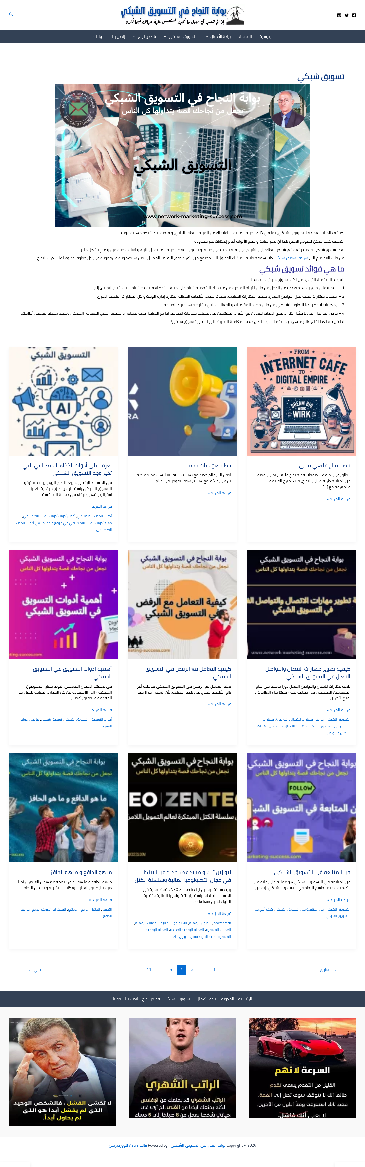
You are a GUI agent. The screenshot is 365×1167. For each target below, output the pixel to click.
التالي (35, 969)
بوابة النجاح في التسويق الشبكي (198, 1145)
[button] (11, 15)
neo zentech (222, 923)
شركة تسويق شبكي (291, 258)
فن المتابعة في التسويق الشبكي (312, 872)
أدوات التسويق (101, 719)
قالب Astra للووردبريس (128, 1145)
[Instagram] (339, 15)
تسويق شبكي (51, 719)
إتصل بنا (118, 36)
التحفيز (107, 909)
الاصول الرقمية (200, 923)
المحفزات (59, 909)
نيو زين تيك (180, 936)
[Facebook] (354, 15)
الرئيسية (267, 36)
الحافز (96, 909)
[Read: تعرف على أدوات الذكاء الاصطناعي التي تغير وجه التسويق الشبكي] (63, 400)
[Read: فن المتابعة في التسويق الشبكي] (301, 807)
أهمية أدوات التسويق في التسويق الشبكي (72, 672)
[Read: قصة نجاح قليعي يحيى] (301, 400)
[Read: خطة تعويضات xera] (182, 400)
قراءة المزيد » (338, 499)
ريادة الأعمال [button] (220, 36)
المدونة (245, 36)
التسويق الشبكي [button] (183, 36)
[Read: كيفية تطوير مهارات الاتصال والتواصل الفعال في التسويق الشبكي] (301, 604)
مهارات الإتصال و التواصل (288, 726)
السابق (328, 969)
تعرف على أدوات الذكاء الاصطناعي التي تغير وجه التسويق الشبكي (67, 469)
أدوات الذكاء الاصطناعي (94, 516)
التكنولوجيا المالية (174, 923)
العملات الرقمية (147, 923)
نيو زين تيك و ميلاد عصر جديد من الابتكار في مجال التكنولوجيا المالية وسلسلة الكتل (183, 876)
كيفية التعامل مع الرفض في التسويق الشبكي (188, 672)
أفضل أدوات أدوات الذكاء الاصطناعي (49, 516)
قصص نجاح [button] (147, 36)
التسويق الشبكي (338, 719)
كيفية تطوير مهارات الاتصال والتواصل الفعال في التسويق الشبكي (307, 672)
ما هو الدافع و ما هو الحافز (81, 872)
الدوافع (73, 909)
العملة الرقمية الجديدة (187, 929)
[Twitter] (346, 15)
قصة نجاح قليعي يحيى (324, 465)
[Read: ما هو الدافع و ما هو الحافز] (63, 807)
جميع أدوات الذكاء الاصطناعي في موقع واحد (79, 523)
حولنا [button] (100, 36)
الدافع (85, 909)
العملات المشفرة (218, 929)
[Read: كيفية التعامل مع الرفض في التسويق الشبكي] (182, 604)
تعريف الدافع (41, 909)
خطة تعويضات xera (209, 465)
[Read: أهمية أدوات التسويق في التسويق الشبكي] (63, 604)
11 (148, 969)
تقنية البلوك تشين (203, 936)
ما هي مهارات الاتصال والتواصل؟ (300, 719)
